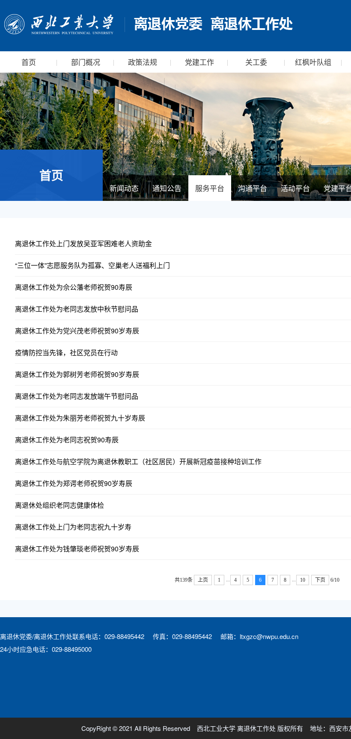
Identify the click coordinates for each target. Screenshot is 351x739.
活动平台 (295, 188)
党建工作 (199, 61)
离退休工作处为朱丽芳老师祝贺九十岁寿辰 (80, 418)
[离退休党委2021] (147, 24)
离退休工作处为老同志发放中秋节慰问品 (76, 309)
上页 (203, 580)
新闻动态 (124, 188)
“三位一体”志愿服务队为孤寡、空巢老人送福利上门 (92, 265)
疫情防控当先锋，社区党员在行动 (66, 352)
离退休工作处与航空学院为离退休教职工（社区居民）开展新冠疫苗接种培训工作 (138, 461)
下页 (320, 580)
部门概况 (85, 61)
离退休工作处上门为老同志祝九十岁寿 (73, 527)
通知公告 (166, 188)
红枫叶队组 (313, 61)
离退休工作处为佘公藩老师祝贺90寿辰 (73, 287)
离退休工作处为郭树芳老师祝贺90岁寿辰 (77, 374)
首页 (28, 61)
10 (302, 580)
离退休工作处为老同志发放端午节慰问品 (76, 396)
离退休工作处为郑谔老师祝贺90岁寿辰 (73, 483)
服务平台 (209, 188)
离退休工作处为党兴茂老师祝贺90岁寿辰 (77, 331)
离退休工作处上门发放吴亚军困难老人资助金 (83, 243)
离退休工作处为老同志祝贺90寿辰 (67, 440)
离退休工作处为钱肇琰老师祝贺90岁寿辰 (77, 549)
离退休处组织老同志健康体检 (59, 505)
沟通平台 (252, 188)
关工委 (256, 61)
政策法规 (142, 61)
